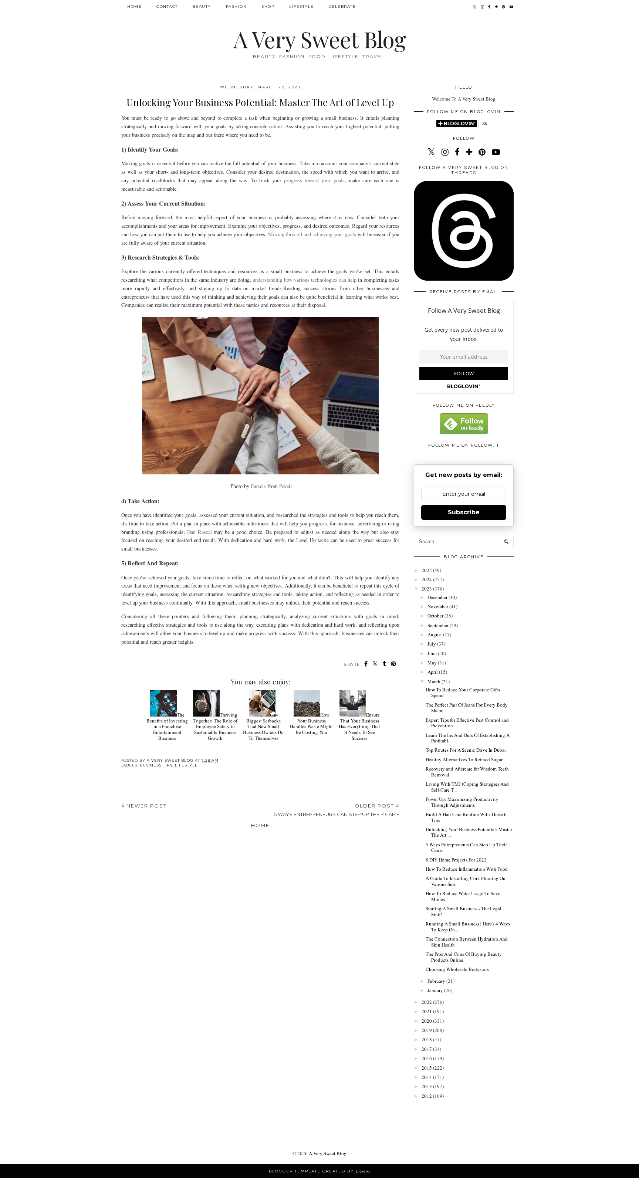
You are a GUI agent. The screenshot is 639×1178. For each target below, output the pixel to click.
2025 (427, 570)
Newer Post (146, 806)
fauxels (258, 486)
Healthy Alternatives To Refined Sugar (464, 759)
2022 (427, 1002)
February (436, 981)
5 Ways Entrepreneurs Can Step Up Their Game (466, 847)
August (435, 634)
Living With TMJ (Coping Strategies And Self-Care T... (467, 787)
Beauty (202, 6)
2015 (427, 1067)
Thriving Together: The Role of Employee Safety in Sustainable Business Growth (215, 726)
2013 (427, 1086)
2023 (427, 588)
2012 (427, 1096)
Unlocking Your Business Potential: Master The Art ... (469, 832)
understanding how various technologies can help (304, 279)
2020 (427, 1021)
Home (134, 6)
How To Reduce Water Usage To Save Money (463, 896)
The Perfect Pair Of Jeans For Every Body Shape (467, 707)
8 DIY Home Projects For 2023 (456, 859)
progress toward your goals (314, 180)
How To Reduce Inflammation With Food (467, 869)
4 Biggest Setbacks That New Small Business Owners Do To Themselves (263, 726)
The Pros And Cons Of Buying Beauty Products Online (464, 957)
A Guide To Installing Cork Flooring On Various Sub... (466, 881)
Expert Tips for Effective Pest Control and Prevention (467, 723)
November (438, 606)
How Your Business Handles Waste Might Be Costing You (311, 723)
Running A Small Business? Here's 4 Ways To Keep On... (468, 926)
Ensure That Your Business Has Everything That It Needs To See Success (359, 726)
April (433, 671)
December (438, 597)
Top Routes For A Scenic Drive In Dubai (466, 750)
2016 (427, 1058)
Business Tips (156, 765)
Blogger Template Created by (319, 1171)
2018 (427, 1039)
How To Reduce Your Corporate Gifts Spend (463, 692)
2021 (427, 1011)
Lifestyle (301, 6)
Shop (267, 6)
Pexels (286, 486)
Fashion (236, 6)
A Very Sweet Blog (319, 39)
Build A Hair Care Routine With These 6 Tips (466, 817)
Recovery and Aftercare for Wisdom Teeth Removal (467, 771)
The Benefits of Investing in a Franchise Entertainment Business (167, 726)
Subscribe (464, 512)
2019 (427, 1030)
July (432, 643)
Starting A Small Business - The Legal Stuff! (463, 911)
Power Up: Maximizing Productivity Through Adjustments (462, 802)
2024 (427, 579)
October (435, 615)
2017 (427, 1049)
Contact (167, 6)
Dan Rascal (199, 531)
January (435, 990)
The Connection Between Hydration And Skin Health (467, 941)
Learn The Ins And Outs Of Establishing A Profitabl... (468, 738)
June (432, 653)
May (432, 662)
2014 (427, 1077)
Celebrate (342, 6)
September (438, 625)
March (434, 681)
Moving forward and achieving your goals (312, 234)
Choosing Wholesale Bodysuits (457, 969)
